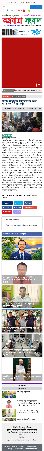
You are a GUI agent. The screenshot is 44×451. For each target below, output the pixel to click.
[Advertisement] (22, 59)
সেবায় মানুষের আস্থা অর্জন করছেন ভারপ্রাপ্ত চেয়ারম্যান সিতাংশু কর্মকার (18, 305)
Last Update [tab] (22, 385)
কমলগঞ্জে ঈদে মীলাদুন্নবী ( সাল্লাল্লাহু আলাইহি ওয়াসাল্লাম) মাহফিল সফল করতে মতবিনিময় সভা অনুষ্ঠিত (20, 352)
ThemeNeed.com (31, 449)
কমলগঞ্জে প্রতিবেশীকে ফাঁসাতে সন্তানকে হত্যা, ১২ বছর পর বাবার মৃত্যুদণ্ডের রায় (21, 329)
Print (18, 212)
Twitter (19, 203)
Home (7, 97)
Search (36, 7)
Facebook (7, 203)
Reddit (18, 207)
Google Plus (31, 207)
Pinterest (7, 212)
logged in (19, 225)
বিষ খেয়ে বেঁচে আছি (10, 257)
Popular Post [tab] (22, 388)
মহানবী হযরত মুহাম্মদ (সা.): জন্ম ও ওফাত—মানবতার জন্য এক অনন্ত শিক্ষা (22, 377)
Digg (29, 203)
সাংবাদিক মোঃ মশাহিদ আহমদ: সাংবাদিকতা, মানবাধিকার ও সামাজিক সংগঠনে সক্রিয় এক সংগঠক (19, 279)
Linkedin (7, 207)
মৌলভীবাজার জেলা (19, 97)
